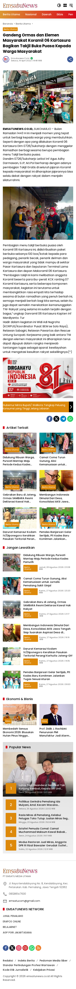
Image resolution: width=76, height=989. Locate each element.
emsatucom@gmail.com (24, 901)
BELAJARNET (10, 927)
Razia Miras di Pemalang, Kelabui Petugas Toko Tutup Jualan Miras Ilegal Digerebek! (44, 816)
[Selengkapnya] (38, 871)
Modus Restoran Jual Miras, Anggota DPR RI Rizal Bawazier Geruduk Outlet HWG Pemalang (42, 843)
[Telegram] (63, 419)
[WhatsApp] (70, 419)
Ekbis (8, 721)
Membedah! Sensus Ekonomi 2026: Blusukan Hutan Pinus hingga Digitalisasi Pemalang (18, 732)
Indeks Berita (26, 960)
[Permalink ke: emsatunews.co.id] (7, 59)
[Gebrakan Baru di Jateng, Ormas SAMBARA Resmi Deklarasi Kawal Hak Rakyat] (20, 480)
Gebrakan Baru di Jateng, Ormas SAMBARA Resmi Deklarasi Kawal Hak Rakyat (19, 498)
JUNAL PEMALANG (13, 916)
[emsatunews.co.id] (20, 5)
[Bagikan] (70, 59)
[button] (59, 5)
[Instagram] (19, 948)
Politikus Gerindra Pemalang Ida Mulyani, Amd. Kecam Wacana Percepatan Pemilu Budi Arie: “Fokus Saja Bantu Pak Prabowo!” (42, 803)
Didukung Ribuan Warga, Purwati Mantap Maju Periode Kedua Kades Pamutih (18, 461)
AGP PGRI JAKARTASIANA (17, 932)
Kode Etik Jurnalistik (15, 970)
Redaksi (8, 960)
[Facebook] (49, 419)
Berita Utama (10, 29)
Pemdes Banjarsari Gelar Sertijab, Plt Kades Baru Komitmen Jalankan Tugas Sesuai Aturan (55, 535)
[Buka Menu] (65, 5)
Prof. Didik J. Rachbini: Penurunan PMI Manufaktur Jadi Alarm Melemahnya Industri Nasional (54, 732)
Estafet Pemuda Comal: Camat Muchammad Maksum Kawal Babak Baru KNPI (42, 830)
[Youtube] (25, 948)
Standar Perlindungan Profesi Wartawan (29, 965)
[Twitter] (56, 419)
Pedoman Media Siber (54, 960)
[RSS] (38, 948)
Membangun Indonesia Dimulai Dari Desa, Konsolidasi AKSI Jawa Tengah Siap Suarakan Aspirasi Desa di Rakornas (56, 498)
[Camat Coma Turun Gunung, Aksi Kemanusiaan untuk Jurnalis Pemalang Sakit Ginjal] (56, 443)
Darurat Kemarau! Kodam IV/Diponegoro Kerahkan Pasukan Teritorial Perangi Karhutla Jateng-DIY (20, 535)
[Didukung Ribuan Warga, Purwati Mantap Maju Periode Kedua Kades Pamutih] (20, 443)
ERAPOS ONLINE (12, 921)
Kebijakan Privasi (44, 970)
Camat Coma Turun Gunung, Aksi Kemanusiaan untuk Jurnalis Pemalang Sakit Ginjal (54, 461)
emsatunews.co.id (20, 58)
